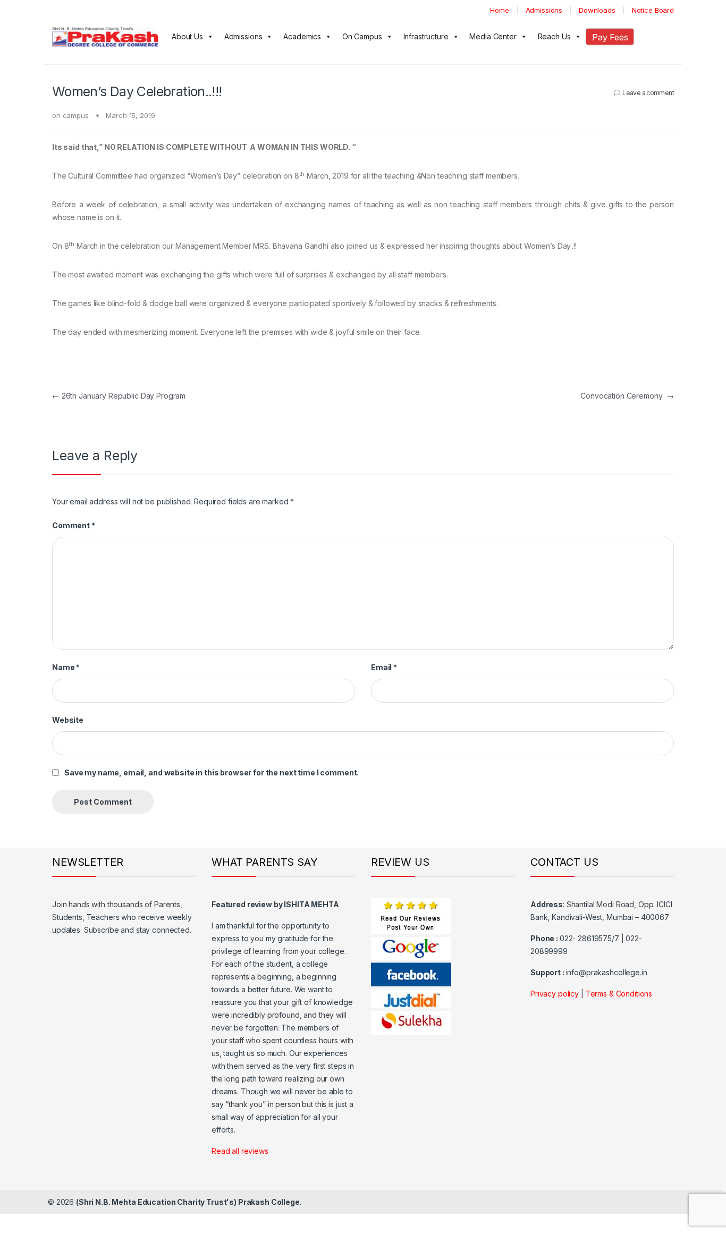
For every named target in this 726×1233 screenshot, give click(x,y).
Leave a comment (648, 93)
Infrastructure (426, 36)
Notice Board (653, 10)
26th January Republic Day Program (118, 395)
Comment (73, 525)
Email (384, 667)
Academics (302, 36)
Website (67, 719)
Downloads (597, 10)
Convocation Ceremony (627, 395)
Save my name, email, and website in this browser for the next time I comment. (211, 772)
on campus (70, 115)
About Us (187, 36)
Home (499, 10)
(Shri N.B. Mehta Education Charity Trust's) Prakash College (188, 1201)
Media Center (492, 36)
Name (66, 667)
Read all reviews (240, 1150)
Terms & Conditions (619, 993)
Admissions (544, 10)
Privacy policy (554, 993)
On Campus (362, 36)
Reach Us (554, 36)
